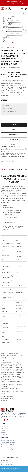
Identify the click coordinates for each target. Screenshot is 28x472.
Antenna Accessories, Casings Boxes (11, 150)
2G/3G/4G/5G (5, 155)
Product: (4, 251)
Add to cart (14, 125)
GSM (9, 156)
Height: (4, 308)
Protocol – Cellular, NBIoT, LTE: (7, 293)
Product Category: (7, 237)
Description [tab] (4, 169)
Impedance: (5, 266)
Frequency (4, 156)
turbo (19, 156)
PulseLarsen (14, 156)
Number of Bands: (7, 286)
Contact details (5, 460)
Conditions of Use (5, 428)
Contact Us (4, 434)
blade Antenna (22, 155)
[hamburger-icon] (14, 9)
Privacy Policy (4, 426)
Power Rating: (6, 273)
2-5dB (24, 153)
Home (2, 14)
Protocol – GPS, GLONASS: (6, 298)
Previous (2, 30)
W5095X (24, 156)
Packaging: (5, 323)
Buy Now (14, 129)
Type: (3, 260)
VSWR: (3, 269)
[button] (18, 9)
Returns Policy (4, 432)
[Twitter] (1, 420)
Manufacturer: (6, 234)
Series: (3, 320)
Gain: (3, 263)
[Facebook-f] (4, 420)
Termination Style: (7, 289)
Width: (3, 305)
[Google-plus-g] (10, 420)
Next (25, 30)
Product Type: (6, 256)
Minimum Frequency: (7, 243)
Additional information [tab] (15, 169)
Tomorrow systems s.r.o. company (10, 457)
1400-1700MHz (9, 153)
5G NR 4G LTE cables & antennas (10, 48)
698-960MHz (13, 155)
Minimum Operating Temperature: (7, 276)
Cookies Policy (4, 430)
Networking (8, 14)
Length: (4, 302)
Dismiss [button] (25, 470)
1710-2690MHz (18, 153)
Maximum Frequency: (8, 247)
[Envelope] (7, 420)
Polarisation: (5, 312)
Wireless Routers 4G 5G (19, 14)
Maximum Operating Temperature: (7, 281)
